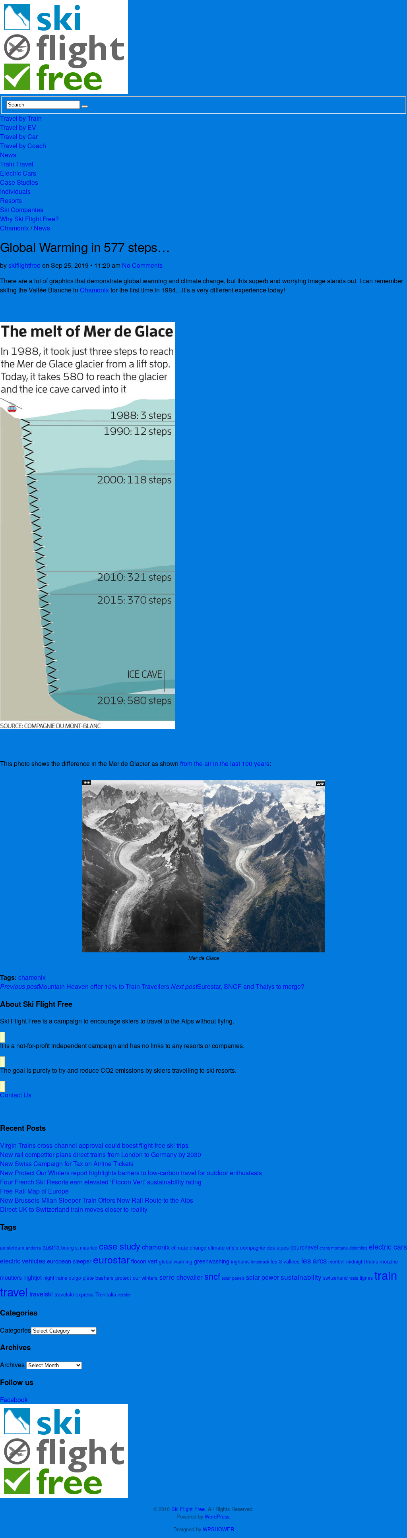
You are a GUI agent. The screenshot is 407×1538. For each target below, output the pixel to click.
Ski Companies (21, 209)
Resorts (11, 200)
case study (119, 1245)
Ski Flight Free (188, 1509)
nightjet (32, 1277)
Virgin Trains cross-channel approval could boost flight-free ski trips (94, 1145)
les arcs (314, 1260)
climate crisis (223, 1247)
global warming (175, 1261)
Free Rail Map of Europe (34, 1191)
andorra (33, 1248)
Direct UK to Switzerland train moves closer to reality (73, 1209)
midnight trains (362, 1261)
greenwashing (211, 1261)
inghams (240, 1261)
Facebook (14, 1399)
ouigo (75, 1277)
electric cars (388, 1247)
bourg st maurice (79, 1247)
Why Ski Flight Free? (29, 218)
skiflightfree (24, 265)
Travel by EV (18, 127)
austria (51, 1247)
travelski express (74, 1294)
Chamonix (14, 227)
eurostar (111, 1259)
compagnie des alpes (264, 1247)
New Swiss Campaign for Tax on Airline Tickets (67, 1163)
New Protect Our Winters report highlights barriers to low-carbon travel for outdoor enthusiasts (131, 1172)
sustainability (301, 1277)
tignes (366, 1277)
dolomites (358, 1248)
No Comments (142, 265)
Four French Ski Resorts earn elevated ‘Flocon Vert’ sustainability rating (101, 1181)
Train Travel (16, 163)
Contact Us (15, 1094)
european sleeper (69, 1261)
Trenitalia (105, 1294)
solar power (262, 1277)
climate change (188, 1247)
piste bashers (98, 1277)
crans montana (334, 1248)
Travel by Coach (23, 145)
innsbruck (260, 1262)
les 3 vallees (285, 1261)
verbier (124, 1295)
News (8, 154)
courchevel (304, 1247)
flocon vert (144, 1261)
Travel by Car (19, 136)
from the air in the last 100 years (224, 763)
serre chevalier (181, 1277)
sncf (212, 1276)
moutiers (11, 1277)
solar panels (233, 1278)
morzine (389, 1261)
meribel (336, 1261)
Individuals (15, 191)
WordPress (217, 1516)
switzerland (335, 1277)
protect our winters (136, 1277)
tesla (353, 1278)
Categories (15, 1330)
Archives (12, 1364)
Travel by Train (21, 118)
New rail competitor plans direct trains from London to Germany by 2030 (100, 1154)
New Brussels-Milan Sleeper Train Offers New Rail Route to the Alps (96, 1200)
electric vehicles (22, 1260)
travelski (41, 1293)
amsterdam (12, 1247)
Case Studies (19, 182)
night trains (55, 1277)
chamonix (32, 977)
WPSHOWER (218, 1529)
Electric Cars (18, 173)
